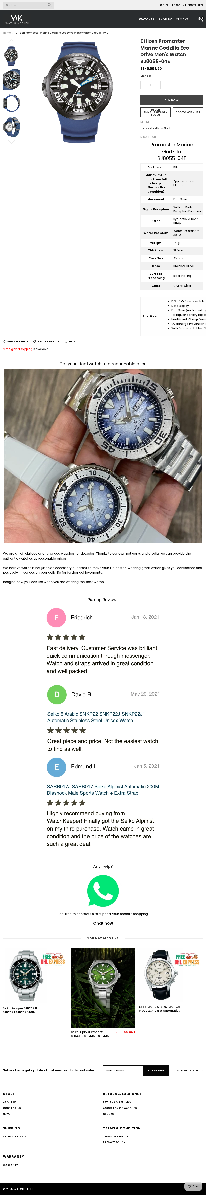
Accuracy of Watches (120, 1108)
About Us (10, 1102)
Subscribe (156, 1070)
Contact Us (12, 1108)
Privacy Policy (114, 1142)
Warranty (10, 1165)
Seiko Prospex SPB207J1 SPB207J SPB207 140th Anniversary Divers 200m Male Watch (21, 1010)
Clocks (182, 19)
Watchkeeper (24, 1189)
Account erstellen (187, 5)
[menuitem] (147, 19)
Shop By (165, 19)
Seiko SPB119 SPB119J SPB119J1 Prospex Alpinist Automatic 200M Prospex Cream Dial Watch (159, 1009)
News (7, 1114)
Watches (146, 19)
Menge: (145, 76)
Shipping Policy (15, 1136)
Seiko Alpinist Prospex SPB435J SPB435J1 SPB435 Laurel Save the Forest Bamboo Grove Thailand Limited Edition (90, 1034)
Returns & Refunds (117, 1102)
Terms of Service (115, 1136)
